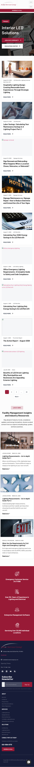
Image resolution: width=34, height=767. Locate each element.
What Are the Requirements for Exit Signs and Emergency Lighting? (15, 544)
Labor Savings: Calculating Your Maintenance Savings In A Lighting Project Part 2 (16, 126)
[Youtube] (10, 671)
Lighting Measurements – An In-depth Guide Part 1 (16, 457)
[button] (17, 408)
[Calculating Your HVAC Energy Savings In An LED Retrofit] (17, 221)
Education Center (11, 46)
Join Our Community (12, 40)
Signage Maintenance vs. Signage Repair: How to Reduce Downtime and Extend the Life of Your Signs (16, 200)
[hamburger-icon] (31, 2)
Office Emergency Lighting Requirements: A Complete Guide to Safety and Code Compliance (16, 271)
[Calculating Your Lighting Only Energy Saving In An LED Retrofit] (17, 292)
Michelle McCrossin (8, 540)
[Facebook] (2, 671)
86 (26, 392)
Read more (5, 468)
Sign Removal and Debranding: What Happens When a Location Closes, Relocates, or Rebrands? (16, 163)
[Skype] (14, 671)
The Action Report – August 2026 (16, 341)
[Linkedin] (6, 671)
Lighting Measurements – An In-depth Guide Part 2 (16, 500)
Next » (17, 396)
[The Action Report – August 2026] (17, 327)
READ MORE (7, 97)
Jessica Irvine (6, 453)
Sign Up (27, 684)
